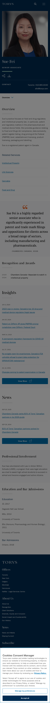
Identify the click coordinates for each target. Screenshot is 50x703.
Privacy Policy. (40, 673)
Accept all (25, 698)
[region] (25, 675)
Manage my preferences (25, 691)
